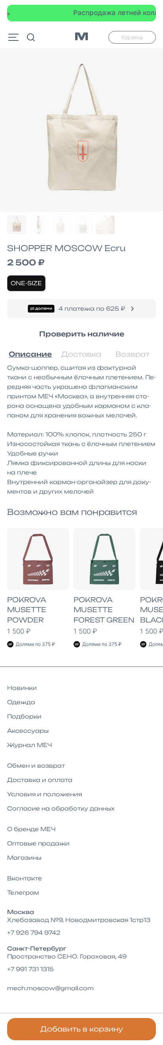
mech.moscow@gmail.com (50, 988)
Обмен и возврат (36, 765)
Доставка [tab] (81, 354)
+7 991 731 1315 (30, 969)
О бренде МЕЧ (31, 829)
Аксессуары (28, 730)
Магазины (24, 857)
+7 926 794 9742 (34, 932)
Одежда (21, 702)
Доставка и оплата (39, 779)
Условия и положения (44, 794)
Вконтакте (24, 878)
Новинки (22, 687)
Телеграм (23, 892)
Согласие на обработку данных (61, 808)
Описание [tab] (30, 354)
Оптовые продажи (38, 843)
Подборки (24, 716)
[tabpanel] (81, 429)
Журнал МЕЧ (29, 744)
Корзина (132, 37)
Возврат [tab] (133, 354)
